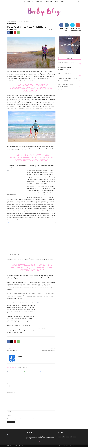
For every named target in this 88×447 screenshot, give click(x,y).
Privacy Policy (66, 445)
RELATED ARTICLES (11, 367)
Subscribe (78, 23)
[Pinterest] (15, 32)
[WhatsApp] (18, 32)
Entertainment (48, 1)
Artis (19, 21)
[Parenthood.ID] (44, 11)
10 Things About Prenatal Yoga (68, 79)
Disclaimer (79, 445)
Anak (33, 1)
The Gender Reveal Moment (29, 382)
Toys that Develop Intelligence (48, 350)
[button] (79, 2)
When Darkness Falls (65, 67)
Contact (60, 445)
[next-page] (61, 89)
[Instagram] (63, 437)
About (56, 445)
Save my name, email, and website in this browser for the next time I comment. (26, 418)
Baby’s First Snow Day (44, 382)
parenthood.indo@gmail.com (38, 441)
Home (8, 21)
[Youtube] (74, 437)
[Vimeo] (71, 437)
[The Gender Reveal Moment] (31, 376)
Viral (62, 1)
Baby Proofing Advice (12, 350)
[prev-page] (8, 386)
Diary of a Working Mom (66, 62)
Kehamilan (27, 1)
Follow (66, 23)
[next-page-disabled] (10, 386)
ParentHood (11, 29)
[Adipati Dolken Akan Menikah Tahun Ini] (14, 376)
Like (61, 23)
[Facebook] (8, 32)
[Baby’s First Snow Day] (47, 376)
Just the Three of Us (64, 73)
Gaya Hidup (56, 1)
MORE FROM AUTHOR (22, 367)
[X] (11, 32)
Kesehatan (39, 1)
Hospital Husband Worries (66, 84)
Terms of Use (72, 445)
